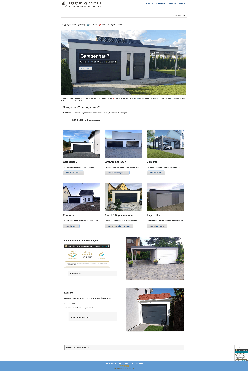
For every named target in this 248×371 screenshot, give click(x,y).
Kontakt (141, 363)
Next (184, 16)
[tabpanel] (124, 232)
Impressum (128, 363)
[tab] (86, 120)
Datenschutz (135, 363)
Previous (178, 16)
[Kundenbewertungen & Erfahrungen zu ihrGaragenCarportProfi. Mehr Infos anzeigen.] (241, 353)
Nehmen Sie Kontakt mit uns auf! (78, 347)
